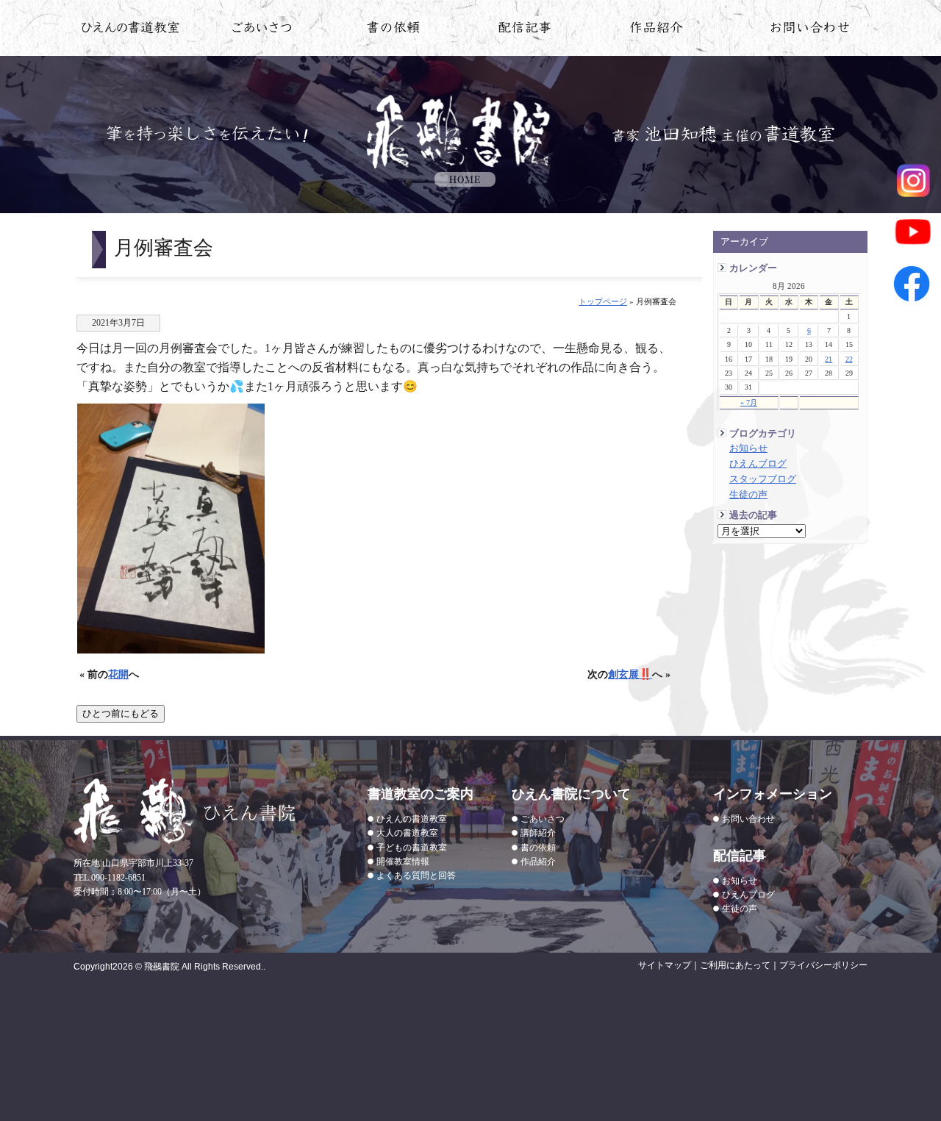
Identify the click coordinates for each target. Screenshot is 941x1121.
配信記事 (525, 30)
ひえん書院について (262, 30)
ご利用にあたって (735, 965)
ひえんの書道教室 (130, 30)
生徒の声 (748, 495)
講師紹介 (538, 833)
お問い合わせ (810, 30)
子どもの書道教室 (411, 847)
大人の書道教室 (407, 833)
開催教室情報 (402, 861)
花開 (118, 674)
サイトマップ (664, 965)
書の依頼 (394, 30)
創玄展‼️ (630, 674)
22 (849, 359)
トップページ (603, 301)
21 (828, 359)
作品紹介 (657, 30)
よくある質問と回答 (416, 875)
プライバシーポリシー (823, 965)
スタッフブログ (762, 479)
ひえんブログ (758, 464)
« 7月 (748, 402)
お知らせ (748, 448)
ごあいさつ (542, 819)
